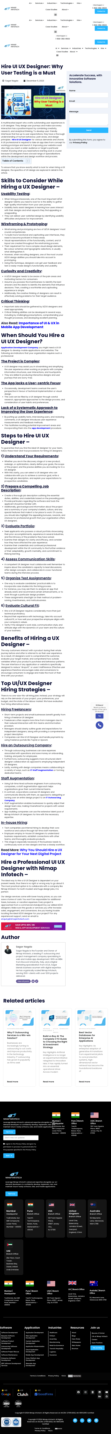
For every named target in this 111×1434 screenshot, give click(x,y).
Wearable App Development (31, 1364)
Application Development (35, 1332)
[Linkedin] (99, 1392)
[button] (55, 14)
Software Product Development (7, 1342)
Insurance (53, 1355)
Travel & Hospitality (56, 1348)
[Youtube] (106, 1392)
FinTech (52, 1336)
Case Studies (51, 9)
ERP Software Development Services (11, 1364)
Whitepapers (76, 1342)
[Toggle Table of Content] (26, 161)
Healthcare (53, 1332)
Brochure (75, 1348)
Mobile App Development (35, 1355)
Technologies (66, 3)
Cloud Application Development (32, 1351)
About (64, 9)
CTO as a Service (55, 1030)
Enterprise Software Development (8, 1359)
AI (30, 3)
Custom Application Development (33, 1342)
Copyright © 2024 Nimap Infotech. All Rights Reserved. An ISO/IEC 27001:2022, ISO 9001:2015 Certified (45, 1421)
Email (72, 101)
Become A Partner (98, 1333)
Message (73, 111)
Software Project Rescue (10, 1352)
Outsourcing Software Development (9, 1347)
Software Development (9, 1332)
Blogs (74, 1336)
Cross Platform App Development (33, 1359)
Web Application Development (31, 1337)
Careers (94, 1339)
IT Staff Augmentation (41, 770)
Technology (63, 1029)
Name (72, 90)
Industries (51, 3)
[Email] (33, 981)
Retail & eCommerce (57, 1345)
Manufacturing (55, 1342)
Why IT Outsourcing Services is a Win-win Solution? (18, 1035)
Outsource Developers (15, 1029)
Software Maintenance (9, 1355)
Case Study (76, 1339)
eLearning (53, 1339)
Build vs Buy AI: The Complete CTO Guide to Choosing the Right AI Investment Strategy (55, 1042)
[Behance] (99, 1396)
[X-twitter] (92, 1392)
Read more (12, 1081)
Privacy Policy (53, 1376)
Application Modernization (35, 1346)
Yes (99, 716)
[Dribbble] (106, 1396)
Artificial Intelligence (47, 1029)
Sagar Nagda (24, 946)
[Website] (36, 981)
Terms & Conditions (38, 1376)
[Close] (108, 703)
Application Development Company (19, 347)
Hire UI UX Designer (21, 139)
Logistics (53, 1352)
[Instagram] (85, 1392)
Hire (78, 3)
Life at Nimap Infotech (99, 1336)
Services (39, 3)
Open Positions (97, 1343)
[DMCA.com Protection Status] (74, 1376)
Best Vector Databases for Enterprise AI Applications (87, 1036)
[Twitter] (89, 1420)
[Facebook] (78, 1392)
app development (41, 428)
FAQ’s (64, 1376)
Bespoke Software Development (8, 1337)
